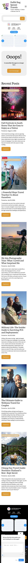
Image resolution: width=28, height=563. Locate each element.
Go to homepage (14, 70)
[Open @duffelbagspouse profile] (8, 24)
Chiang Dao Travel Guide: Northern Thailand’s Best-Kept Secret (13, 470)
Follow (15, 32)
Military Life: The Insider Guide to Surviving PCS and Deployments (13, 330)
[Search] (22, 18)
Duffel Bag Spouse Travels (15, 5)
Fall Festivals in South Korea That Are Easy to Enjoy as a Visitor (12, 125)
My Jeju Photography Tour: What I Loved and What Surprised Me (12, 260)
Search (3, 534)
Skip (16, 560)
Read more (6, 149)
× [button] (26, 549)
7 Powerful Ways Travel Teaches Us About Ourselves (12, 195)
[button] (2, 40)
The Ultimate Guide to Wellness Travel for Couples (11, 403)
